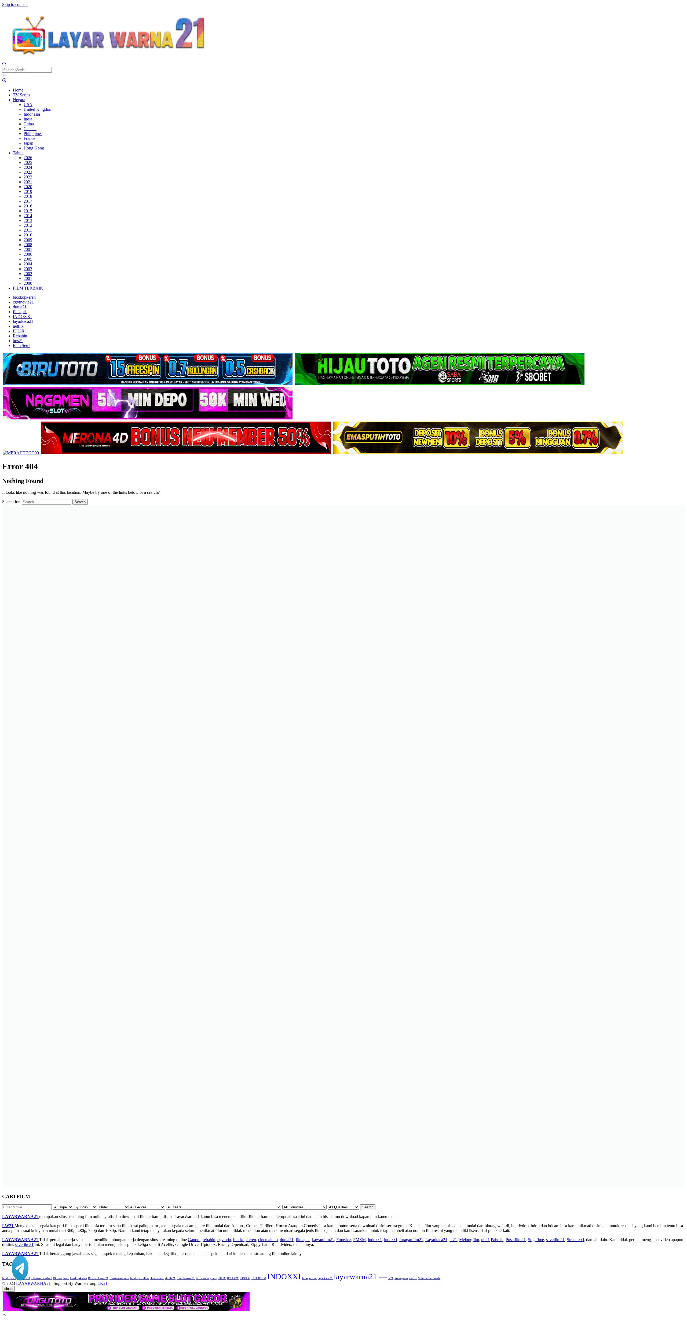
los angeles (401, 1278)
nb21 (485, 1239)
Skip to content (15, 4)
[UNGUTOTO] (126, 1310)
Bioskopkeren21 (98, 1278)
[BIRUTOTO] (148, 384)
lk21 (453, 1239)
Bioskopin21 (61, 1278)
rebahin (209, 1239)
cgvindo (224, 1239)
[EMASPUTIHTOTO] (477, 453)
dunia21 (287, 1239)
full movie (202, 1278)
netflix (413, 1278)
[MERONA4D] (186, 453)
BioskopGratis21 (41, 1278)
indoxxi (390, 1239)
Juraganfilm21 (411, 1239)
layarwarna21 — (360, 1276)
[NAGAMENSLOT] (147, 418)
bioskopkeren (244, 1239)
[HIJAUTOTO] (439, 384)
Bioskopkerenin (119, 1278)
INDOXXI (284, 1276)
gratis (213, 1278)
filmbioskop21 (186, 1278)
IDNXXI (245, 1278)
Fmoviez (343, 1239)
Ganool (194, 1239)
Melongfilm (469, 1239)
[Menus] (4, 75)
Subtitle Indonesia (429, 1278)
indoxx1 (375, 1239)
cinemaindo (268, 1239)
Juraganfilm (309, 1278)
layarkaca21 (325, 1278)
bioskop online (139, 1278)
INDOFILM (258, 1278)
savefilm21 (555, 1239)
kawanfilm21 (323, 1239)
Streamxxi (575, 1239)
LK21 (102, 1283)
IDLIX (222, 1278)
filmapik (303, 1239)
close (8, 1289)
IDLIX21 (233, 1278)
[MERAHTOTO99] (21, 453)
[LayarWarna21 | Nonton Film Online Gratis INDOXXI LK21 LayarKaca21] (109, 59)
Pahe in (497, 1239)
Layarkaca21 (436, 1239)
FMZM (359, 1239)
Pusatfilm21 (516, 1239)
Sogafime (536, 1239)
